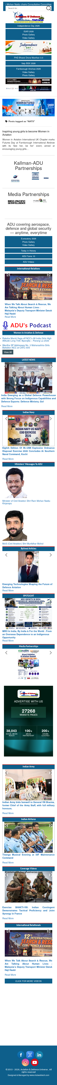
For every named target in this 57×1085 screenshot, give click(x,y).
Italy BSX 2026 (28, 63)
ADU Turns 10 (28, 256)
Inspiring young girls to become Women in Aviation (25, 133)
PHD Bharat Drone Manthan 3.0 (28, 57)
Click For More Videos (28, 981)
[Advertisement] (28, 1012)
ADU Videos (28, 261)
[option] (15, 176)
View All (8, 352)
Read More (23, 310)
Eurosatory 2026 (28, 238)
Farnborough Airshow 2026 (28, 68)
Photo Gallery (28, 34)
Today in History (28, 250)
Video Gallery (28, 37)
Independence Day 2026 (28, 25)
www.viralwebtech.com (39, 1075)
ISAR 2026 (29, 31)
